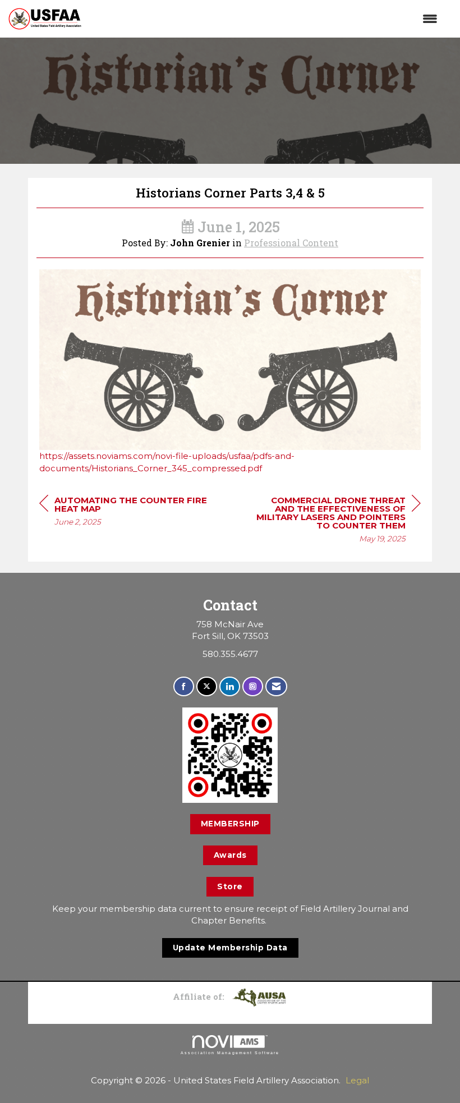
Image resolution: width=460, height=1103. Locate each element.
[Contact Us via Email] (276, 686)
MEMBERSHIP (230, 823)
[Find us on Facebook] (183, 686)
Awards (230, 855)
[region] (336, 521)
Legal (357, 1080)
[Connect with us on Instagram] (252, 686)
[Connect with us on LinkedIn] (229, 686)
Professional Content (291, 243)
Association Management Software (230, 1053)
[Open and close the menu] (265, 18)
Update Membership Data (230, 947)
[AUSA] (259, 996)
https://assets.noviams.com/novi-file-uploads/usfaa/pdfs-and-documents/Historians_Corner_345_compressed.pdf (167, 462)
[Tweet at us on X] (206, 686)
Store (230, 886)
